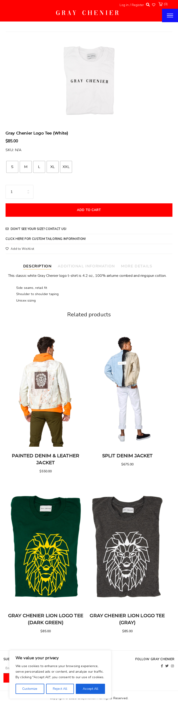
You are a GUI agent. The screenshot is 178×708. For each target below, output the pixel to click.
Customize (29, 689)
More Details (136, 266)
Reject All (60, 689)
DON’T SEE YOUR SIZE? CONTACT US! (39, 229)
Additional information (86, 266)
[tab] (39, 265)
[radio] (12, 167)
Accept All (90, 689)
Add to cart (89, 210)
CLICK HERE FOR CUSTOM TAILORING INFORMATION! (46, 239)
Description (37, 266)
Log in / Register (132, 5)
